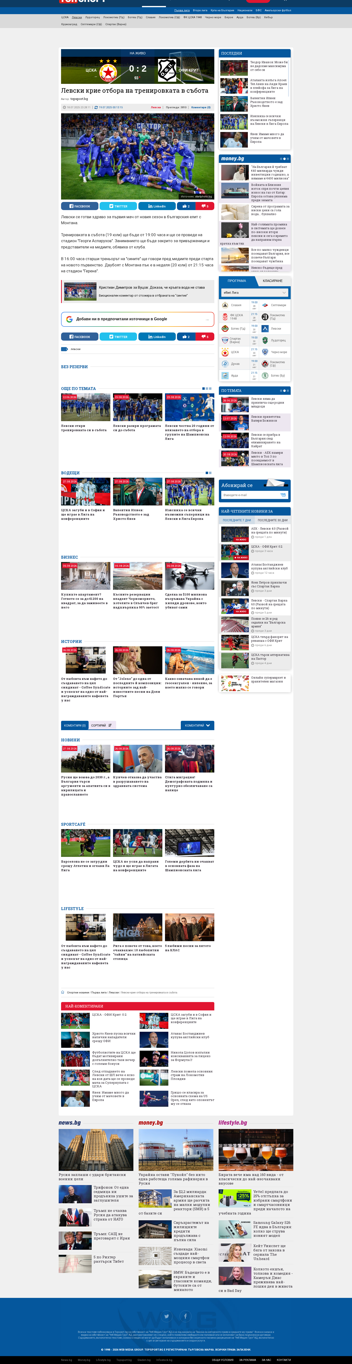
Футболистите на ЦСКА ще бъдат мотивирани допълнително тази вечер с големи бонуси (114, 1058)
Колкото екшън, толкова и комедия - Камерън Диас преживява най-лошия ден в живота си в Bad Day (256, 1280)
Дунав (235, 364)
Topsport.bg (124, 1360)
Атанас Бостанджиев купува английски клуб (190, 1035)
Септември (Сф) (91, 24)
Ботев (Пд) (135, 17)
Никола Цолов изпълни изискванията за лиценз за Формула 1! (190, 1056)
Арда (240, 17)
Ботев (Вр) (254, 17)
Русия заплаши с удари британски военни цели (92, 1176)
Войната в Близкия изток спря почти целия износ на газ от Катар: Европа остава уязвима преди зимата (270, 192)
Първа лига (182, 10)
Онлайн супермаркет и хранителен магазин (268, 679)
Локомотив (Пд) (114, 17)
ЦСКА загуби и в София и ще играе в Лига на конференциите (83, 514)
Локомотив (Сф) (169, 17)
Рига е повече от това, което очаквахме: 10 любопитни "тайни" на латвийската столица (137, 952)
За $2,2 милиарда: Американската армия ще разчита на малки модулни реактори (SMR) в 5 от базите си (174, 1202)
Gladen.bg (144, 1360)
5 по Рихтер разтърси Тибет (109, 1259)
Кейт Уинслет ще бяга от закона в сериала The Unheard (269, 1252)
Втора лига (200, 10)
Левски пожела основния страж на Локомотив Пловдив (192, 1075)
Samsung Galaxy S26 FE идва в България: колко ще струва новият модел (272, 1229)
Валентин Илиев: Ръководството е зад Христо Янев (131, 514)
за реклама (247, 1360)
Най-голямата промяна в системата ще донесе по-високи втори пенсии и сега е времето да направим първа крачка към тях (254, 233)
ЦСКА (64, 17)
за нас (266, 1360)
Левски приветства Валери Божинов (265, 418)
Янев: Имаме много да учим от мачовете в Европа (110, 1096)
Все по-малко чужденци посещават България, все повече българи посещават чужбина (270, 255)
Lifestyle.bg (103, 1360)
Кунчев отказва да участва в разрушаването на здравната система (137, 781)
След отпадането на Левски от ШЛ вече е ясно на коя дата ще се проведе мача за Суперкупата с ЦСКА (113, 1079)
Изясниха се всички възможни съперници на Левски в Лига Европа (187, 514)
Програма (237, 281)
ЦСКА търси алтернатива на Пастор (270, 656)
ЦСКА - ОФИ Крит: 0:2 (109, 1015)
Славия (150, 17)
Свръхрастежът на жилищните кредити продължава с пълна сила (191, 1231)
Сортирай (98, 725)
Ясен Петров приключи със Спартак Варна (269, 584)
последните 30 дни (273, 520)
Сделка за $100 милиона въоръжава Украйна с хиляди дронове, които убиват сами (186, 600)
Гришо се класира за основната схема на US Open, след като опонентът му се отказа (192, 1098)
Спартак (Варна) (115, 24)
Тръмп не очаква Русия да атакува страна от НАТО (110, 1214)
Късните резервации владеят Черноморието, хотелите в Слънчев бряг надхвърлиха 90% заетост (136, 600)
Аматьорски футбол (278, 10)
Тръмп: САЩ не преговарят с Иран (112, 1236)
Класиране (273, 281)
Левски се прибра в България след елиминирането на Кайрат (265, 440)
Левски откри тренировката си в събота (84, 428)
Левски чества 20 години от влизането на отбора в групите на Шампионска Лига (189, 432)
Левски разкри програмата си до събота (137, 428)
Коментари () (200, 107)
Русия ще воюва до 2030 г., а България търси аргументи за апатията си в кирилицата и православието (85, 786)
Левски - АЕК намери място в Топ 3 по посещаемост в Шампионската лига (267, 458)
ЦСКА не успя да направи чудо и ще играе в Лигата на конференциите (136, 865)
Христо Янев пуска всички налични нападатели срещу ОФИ (114, 1037)
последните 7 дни (237, 520)
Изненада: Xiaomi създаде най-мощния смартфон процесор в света (192, 1255)
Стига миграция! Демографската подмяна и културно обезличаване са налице (188, 783)
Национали (245, 10)
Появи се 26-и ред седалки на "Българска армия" (268, 622)
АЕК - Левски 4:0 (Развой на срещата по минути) (270, 530)
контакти (284, 1360)
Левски (77, 17)
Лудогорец (92, 17)
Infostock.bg (164, 1360)
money (234, 158)
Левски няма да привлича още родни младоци (267, 402)
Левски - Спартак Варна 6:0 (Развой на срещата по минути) (269, 604)
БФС (258, 10)
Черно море (213, 17)
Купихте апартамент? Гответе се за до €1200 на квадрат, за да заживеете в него (84, 600)
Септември (278, 305)
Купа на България (222, 10)
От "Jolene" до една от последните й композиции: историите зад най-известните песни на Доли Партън (137, 687)
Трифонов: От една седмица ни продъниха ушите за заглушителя (113, 1193)
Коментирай (195, 725)
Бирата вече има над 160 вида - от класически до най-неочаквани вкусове (251, 1179)
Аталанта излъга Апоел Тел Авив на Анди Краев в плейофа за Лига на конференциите (268, 85)
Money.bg (84, 1360)
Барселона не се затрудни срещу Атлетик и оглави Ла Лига (85, 865)
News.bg (66, 1360)
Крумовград (69, 24)
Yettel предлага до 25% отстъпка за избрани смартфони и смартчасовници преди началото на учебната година (255, 1202)
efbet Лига (231, 292)
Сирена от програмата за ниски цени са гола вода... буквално (270, 210)
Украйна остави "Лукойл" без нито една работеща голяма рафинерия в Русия (173, 1179)
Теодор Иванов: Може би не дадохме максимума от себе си (269, 66)
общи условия (222, 1360)
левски (75, 349)
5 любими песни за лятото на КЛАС (188, 948)
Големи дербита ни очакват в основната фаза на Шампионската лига (189, 865)
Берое (229, 17)
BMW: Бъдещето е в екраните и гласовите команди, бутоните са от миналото (193, 1281)
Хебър (268, 17)
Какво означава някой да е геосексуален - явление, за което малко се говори (188, 682)
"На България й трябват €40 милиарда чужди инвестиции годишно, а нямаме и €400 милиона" (270, 172)
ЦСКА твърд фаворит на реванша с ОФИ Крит (269, 638)
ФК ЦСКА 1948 (192, 17)
